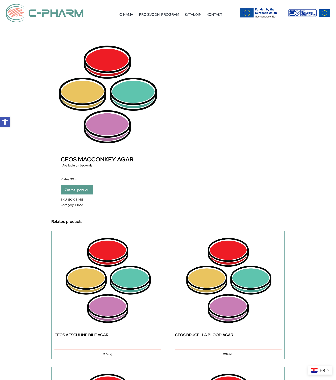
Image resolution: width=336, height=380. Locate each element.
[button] (5, 122)
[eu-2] (309, 11)
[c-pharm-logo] (45, 5)
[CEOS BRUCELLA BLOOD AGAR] (228, 280)
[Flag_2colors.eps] (258, 10)
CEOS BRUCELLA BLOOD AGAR (204, 334)
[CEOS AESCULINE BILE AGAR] (108, 280)
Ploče (79, 205)
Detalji (109, 354)
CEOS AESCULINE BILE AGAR (81, 334)
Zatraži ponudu (77, 189)
